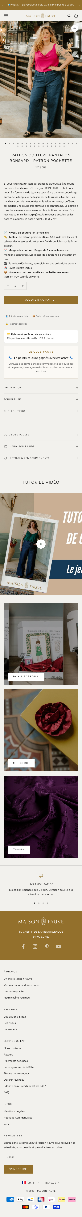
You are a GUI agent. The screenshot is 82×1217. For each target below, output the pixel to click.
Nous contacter (13, 1048)
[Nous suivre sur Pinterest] (47, 946)
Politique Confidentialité (18, 1117)
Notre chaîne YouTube (17, 997)
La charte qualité (13, 991)
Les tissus (10, 1023)
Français (50, 1183)
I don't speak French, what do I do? (25, 1086)
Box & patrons (25, 676)
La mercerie (10, 1029)
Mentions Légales (14, 1111)
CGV (6, 1124)
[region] (41, 885)
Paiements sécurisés (16, 1061)
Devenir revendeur (14, 1080)
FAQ (6, 1092)
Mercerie (21, 763)
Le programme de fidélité (19, 1067)
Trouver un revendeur (16, 1073)
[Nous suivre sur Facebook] (23, 946)
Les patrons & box (15, 1017)
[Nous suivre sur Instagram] (35, 946)
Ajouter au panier (41, 300)
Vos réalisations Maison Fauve (22, 985)
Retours (8, 1054)
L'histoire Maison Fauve (18, 979)
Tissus (18, 849)
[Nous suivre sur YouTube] (59, 946)
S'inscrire (18, 1169)
